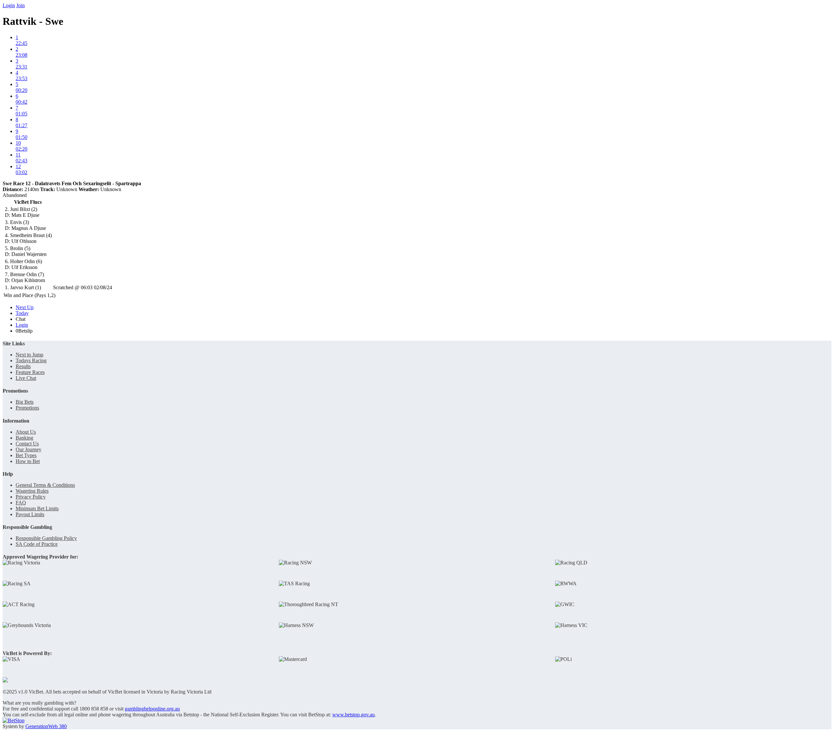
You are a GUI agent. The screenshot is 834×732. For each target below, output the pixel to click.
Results (23, 366)
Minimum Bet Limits (37, 508)
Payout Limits (30, 514)
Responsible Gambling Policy (46, 538)
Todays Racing (31, 360)
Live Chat (26, 378)
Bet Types (26, 455)
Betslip (24, 331)
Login (9, 5)
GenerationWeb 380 (46, 726)
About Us (26, 432)
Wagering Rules (32, 491)
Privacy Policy (31, 497)
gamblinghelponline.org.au (152, 708)
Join (20, 5)
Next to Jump (29, 354)
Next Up (25, 307)
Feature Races (30, 372)
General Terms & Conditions (45, 485)
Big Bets (25, 402)
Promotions (27, 408)
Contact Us (27, 443)
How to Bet (28, 461)
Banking (24, 438)
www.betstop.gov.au (353, 714)
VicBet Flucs (28, 202)
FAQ (21, 502)
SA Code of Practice (37, 544)
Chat (20, 319)
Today (22, 313)
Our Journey (28, 449)
